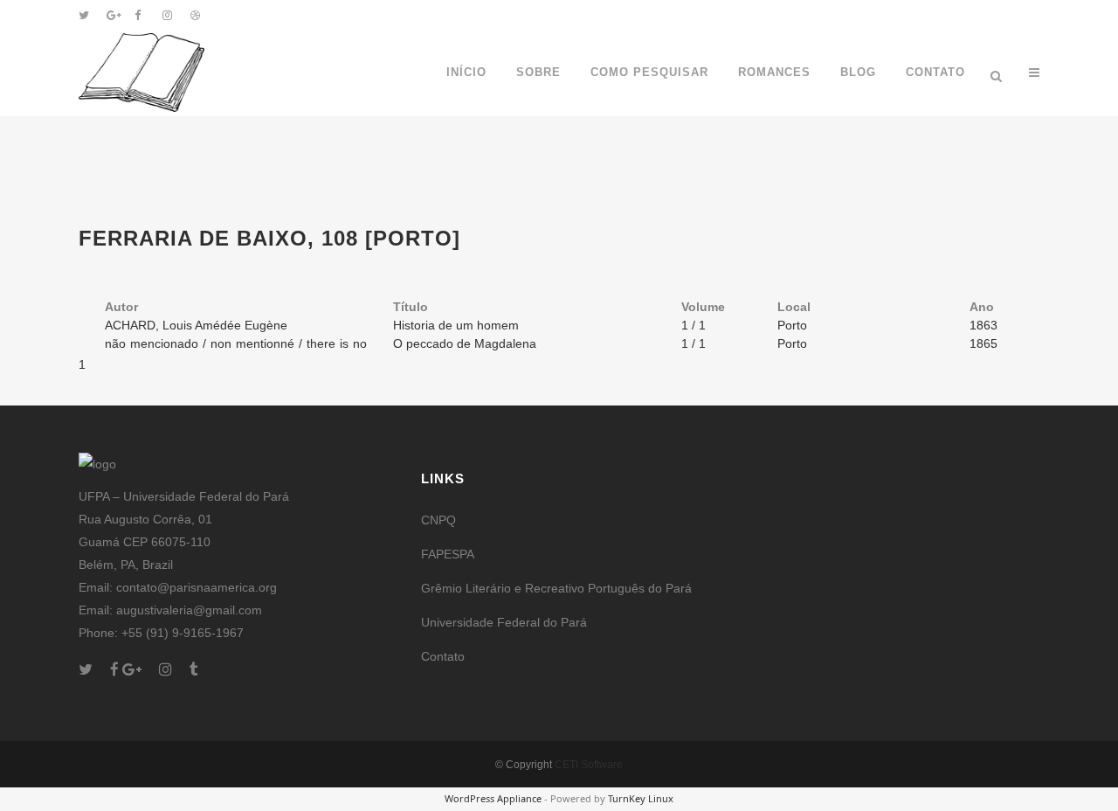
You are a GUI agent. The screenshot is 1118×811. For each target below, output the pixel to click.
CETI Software (589, 765)
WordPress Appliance (493, 798)
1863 (983, 325)
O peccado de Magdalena (464, 343)
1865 (983, 343)
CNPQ (438, 520)
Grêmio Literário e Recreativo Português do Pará (556, 588)
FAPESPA (447, 554)
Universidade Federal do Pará (504, 622)
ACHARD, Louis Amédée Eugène (196, 325)
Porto (792, 325)
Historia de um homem (456, 325)
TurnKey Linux (640, 798)
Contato (443, 656)
